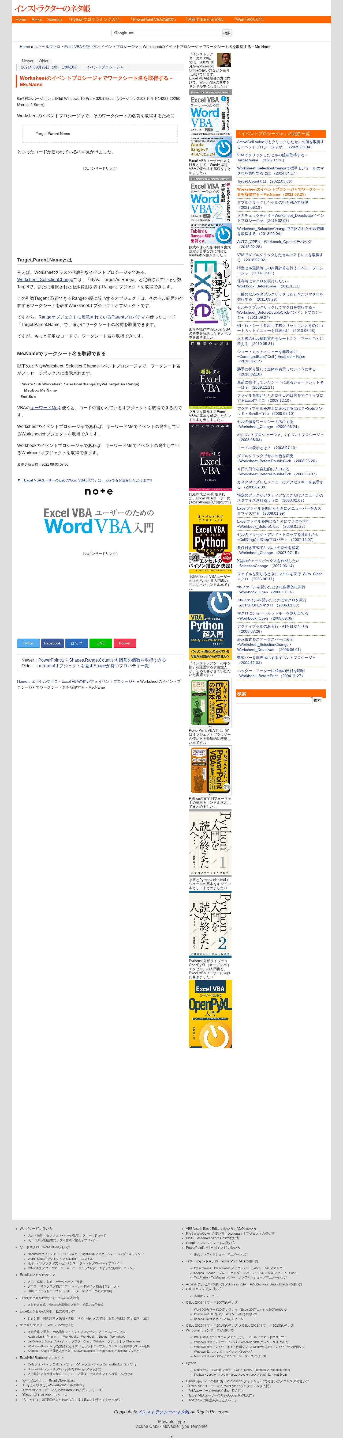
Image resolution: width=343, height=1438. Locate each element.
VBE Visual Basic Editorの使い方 (209, 1229)
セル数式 (96, 1373)
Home (21, 19)
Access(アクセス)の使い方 (205, 1284)
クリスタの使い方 (296, 1381)
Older (44, 61)
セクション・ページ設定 (62, 1235)
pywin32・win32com (273, 1374)
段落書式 (50, 1240)
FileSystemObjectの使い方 (205, 1233)
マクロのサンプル (113, 1331)
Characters (133, 1341)
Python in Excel (280, 1369)
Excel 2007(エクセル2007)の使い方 (264, 1309)
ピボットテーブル (93, 1346)
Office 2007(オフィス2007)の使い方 (212, 1302)
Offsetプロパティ (87, 1364)
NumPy (247, 1369)
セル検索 (111, 1373)
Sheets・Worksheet (111, 1336)
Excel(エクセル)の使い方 (38, 1275)
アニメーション (276, 1277)
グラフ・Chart (81, 1341)
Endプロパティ (63, 1364)
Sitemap (54, 19)
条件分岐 (34, 1331)
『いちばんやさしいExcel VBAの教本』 (48, 1381)
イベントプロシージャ (120, 47)
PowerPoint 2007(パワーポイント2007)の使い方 (225, 1314)
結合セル (127, 1373)
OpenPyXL (201, 1369)
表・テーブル (75, 1268)
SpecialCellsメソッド (41, 1369)
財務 (111, 1318)
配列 (46, 1331)
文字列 (100, 1318)
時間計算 (49, 1318)
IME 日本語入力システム (210, 1337)
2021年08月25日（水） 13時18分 (49, 67)
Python (191, 1363)
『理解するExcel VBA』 (205, 19)
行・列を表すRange (72, 1369)
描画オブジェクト (87, 1240)
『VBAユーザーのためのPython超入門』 (215, 1391)
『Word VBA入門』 (249, 19)
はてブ (76, 643)
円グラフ (62, 1286)
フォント (85, 1263)
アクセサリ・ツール (243, 1337)
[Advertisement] (100, 208)
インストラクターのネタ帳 (52, 8)
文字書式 (66, 1240)
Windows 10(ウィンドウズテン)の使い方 (279, 1346)
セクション (105, 1253)
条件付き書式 (37, 1304)
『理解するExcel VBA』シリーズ (43, 1395)
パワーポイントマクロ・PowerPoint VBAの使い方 (222, 1261)
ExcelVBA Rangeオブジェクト (42, 1358)
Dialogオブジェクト (130, 1350)
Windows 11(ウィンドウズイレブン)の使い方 (223, 1351)
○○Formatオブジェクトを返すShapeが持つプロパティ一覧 (92, 665)
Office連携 (35, 1268)
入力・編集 (35, 1235)
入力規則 (34, 1373)
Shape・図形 (96, 1268)
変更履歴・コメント (122, 1268)
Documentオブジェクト (43, 1253)
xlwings (217, 1369)
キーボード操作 (82, 1286)
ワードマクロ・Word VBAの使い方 (45, 1247)
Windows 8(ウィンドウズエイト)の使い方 (221, 1346)
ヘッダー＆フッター (130, 1253)
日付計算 (34, 1318)
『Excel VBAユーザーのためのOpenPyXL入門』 (221, 1395)
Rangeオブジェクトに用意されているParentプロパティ (92, 317)
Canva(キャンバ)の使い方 (204, 1381)
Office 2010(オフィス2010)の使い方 (212, 1325)
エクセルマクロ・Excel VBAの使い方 (65, 47)
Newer (27, 61)
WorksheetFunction (40, 1346)
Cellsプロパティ (38, 1364)
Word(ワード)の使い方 (36, 1229)
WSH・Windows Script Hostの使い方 (213, 1238)
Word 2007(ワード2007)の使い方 (215, 1309)
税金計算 (124, 1318)
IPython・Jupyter (205, 1374)
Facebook (52, 643)
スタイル (87, 1258)
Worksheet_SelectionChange (45, 279)
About (37, 19)
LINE (100, 643)
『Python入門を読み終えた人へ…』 (212, 1400)
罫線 (83, 1373)
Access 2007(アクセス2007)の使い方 (218, 1319)
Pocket (125, 643)
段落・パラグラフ (39, 1263)
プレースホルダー (231, 1272)
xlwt (236, 1369)
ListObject (34, 1341)
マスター (279, 1268)
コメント (71, 1373)
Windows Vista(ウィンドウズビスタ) (264, 1342)
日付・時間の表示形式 (88, 1304)
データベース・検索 (69, 1281)
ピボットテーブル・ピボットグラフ (61, 1291)
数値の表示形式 (59, 1304)
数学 (137, 1318)
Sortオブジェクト (56, 1341)
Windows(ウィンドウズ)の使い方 (210, 1330)
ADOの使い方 (246, 1229)
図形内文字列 (61, 1350)
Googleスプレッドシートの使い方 (210, 1243)
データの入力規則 (100, 1291)
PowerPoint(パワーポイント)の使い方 (213, 1248)
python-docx (229, 1374)
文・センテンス (65, 1263)
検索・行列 (84, 1318)
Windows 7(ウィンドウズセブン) (215, 1342)
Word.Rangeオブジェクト (45, 1258)
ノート (233, 1277)
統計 (146, 1318)
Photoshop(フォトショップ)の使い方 (253, 1381)
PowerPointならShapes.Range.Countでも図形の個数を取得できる (102, 660)
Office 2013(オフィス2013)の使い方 (268, 1325)
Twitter (28, 643)
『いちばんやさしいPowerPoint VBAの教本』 (53, 1385)
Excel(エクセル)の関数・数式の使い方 (47, 1311)
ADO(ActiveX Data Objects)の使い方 (276, 1284)
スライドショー (252, 1277)
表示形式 (95, 1369)
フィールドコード (94, 1235)
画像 (271, 1272)
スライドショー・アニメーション (226, 1254)
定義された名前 (67, 1346)
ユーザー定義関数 (120, 1346)
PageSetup (106, 1350)
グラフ (32, 1286)
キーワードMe (44, 407)
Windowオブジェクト (109, 1263)
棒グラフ (46, 1286)
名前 (49, 1281)
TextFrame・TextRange (209, 1277)
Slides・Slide (261, 1268)
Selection (71, 1258)
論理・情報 (66, 1318)
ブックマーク (54, 1268)
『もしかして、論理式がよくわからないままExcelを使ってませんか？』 (72, 1400)
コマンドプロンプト (273, 1337)
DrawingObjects (84, 1350)
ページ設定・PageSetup (79, 1253)
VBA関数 (59, 1331)
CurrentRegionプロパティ (120, 1364)
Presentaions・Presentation (212, 1268)
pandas (261, 1369)
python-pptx (248, 1374)
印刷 (37, 1240)
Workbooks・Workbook (79, 1336)
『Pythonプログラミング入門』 (95, 19)
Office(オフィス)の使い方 (204, 1289)
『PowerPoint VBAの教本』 (153, 19)
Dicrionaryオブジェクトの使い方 (251, 1233)
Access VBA (237, 1284)
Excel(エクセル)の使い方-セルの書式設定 (49, 1298)
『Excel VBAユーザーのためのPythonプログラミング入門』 (229, 1386)
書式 (197, 1254)
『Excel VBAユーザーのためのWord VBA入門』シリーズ (61, 1390)
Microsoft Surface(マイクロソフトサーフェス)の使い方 (230, 1356)
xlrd (227, 1369)
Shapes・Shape (38, 1350)
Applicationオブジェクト (43, 1336)
